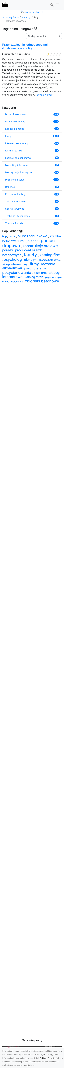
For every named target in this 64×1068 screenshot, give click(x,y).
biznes (33, 241)
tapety (31, 254)
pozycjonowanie (17, 272)
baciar (12, 236)
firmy (35, 264)
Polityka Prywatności (49, 1058)
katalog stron (34, 277)
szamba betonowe (49, 259)
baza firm (40, 273)
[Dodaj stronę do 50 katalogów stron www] (32, 11)
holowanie (17, 281)
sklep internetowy (15, 264)
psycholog (13, 259)
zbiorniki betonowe (42, 281)
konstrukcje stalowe (40, 246)
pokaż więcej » (45, 94)
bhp (4, 236)
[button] (52, 5)
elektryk (30, 260)
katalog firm (49, 255)
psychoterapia (35, 268)
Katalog (26, 17)
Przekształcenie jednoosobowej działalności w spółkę (25, 46)
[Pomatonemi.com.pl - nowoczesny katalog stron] (5, 5)
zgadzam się (46, 1054)
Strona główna (10, 17)
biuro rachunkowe (33, 236)
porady (8, 250)
